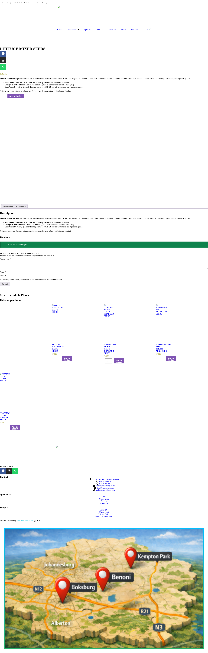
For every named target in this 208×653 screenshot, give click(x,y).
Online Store (71, 30)
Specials (87, 30)
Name (3, 272)
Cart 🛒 (148, 30)
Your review (5, 259)
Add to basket (15, 96)
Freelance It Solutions (25, 521)
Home (59, 30)
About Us (99, 30)
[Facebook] (3, 54)
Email (3, 276)
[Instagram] (3, 60)
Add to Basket (67, 359)
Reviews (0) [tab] (21, 206)
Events (123, 30)
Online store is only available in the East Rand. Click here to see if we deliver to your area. (26, 2)
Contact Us (112, 30)
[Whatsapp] (3, 67)
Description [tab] (8, 206)
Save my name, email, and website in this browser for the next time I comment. (33, 280)
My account (135, 30)
